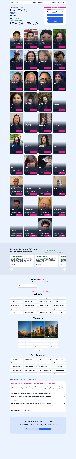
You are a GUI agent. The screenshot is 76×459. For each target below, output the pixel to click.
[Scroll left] (11, 269)
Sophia (41, 105)
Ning (26, 42)
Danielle (41, 146)
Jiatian (13, 42)
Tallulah (56, 146)
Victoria (13, 125)
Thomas (41, 209)
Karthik (13, 62)
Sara (55, 230)
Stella (55, 188)
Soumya (27, 62)
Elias (40, 188)
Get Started (19, 47)
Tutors (11, 5)
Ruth (26, 167)
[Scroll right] (64, 269)
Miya (40, 62)
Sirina (55, 84)
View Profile (13, 130)
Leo (40, 167)
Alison (13, 84)
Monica (13, 167)
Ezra (40, 230)
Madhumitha (58, 209)
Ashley (56, 167)
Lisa (26, 83)
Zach (26, 230)
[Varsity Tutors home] (15, 2)
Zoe (12, 104)
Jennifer (56, 104)
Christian (42, 125)
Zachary (56, 63)
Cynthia (56, 42)
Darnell (13, 188)
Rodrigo (13, 230)
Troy (26, 146)
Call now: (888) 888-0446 (57, 2)
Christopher (29, 209)
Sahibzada (28, 125)
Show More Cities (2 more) (38, 350)
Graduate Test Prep (15, 5)
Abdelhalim (28, 188)
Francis (41, 42)
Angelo (41, 83)
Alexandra (57, 125)
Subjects (34, 2)
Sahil (12, 209)
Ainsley (13, 146)
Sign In (64, 2)
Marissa (27, 105)
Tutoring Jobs (40, 2)
